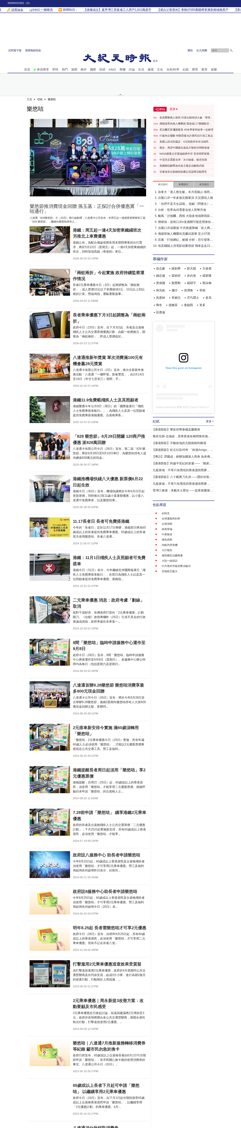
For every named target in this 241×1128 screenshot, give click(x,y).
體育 (195, 69)
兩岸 (84, 69)
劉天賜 (191, 268)
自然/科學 (172, 69)
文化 (160, 69)
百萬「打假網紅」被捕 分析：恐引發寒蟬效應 (185, 240)
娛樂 (214, 69)
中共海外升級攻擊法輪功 (176, 565)
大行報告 (167, 550)
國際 (93, 69)
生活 (141, 69)
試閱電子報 (14, 50)
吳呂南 (191, 275)
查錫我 (188, 305)
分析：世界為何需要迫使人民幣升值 (182, 209)
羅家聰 (206, 275)
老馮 (208, 297)
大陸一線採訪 (170, 560)
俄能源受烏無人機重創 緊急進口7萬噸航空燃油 (185, 123)
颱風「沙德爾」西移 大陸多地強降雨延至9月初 (185, 216)
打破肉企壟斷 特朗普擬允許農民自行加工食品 (186, 135)
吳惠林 (160, 297)
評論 (132, 69)
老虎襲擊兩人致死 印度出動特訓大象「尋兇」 (186, 117)
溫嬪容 (173, 305)
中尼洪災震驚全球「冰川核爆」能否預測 (183, 159)
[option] (88, 157)
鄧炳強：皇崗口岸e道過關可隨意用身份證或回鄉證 (186, 222)
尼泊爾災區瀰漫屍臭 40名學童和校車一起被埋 (186, 129)
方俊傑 (206, 268)
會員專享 (43, 69)
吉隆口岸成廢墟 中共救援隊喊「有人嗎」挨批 (185, 228)
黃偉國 (160, 283)
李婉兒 (176, 297)
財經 (102, 69)
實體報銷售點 (33, 50)
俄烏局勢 (167, 539)
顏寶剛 (176, 283)
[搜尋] (231, 50)
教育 (204, 69)
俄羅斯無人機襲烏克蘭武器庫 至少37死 (184, 233)
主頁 (29, 99)
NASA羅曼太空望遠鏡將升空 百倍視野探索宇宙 (185, 154)
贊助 (190, 50)
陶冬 (159, 305)
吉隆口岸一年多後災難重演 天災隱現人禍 (185, 197)
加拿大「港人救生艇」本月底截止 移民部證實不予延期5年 (185, 192)
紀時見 (166, 513)
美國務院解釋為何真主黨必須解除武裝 (181, 165)
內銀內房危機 (170, 544)
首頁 (27, 69)
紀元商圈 (202, 50)
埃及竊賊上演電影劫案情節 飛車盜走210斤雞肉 (185, 246)
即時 (55, 69)
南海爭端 (167, 529)
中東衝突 (167, 534)
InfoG (112, 69)
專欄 (122, 69)
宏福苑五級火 (170, 571)
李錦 (202, 290)
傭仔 (175, 290)
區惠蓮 (160, 312)
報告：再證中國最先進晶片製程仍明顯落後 (184, 147)
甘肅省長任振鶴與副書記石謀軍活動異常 (183, 171)
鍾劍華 (176, 268)
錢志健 (160, 275)
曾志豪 (160, 268)
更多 (202, 305)
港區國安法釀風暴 (172, 555)
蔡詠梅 (206, 283)
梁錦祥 (176, 275)
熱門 (65, 69)
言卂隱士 (193, 297)
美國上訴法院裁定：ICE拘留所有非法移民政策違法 (185, 142)
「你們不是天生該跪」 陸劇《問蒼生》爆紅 (185, 204)
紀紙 (186, 69)
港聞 (74, 69)
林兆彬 (160, 290)
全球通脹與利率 (171, 518)
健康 (151, 69)
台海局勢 (167, 523)
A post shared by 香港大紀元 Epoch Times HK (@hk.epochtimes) (194, 407)
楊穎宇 (191, 283)
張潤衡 (188, 290)
